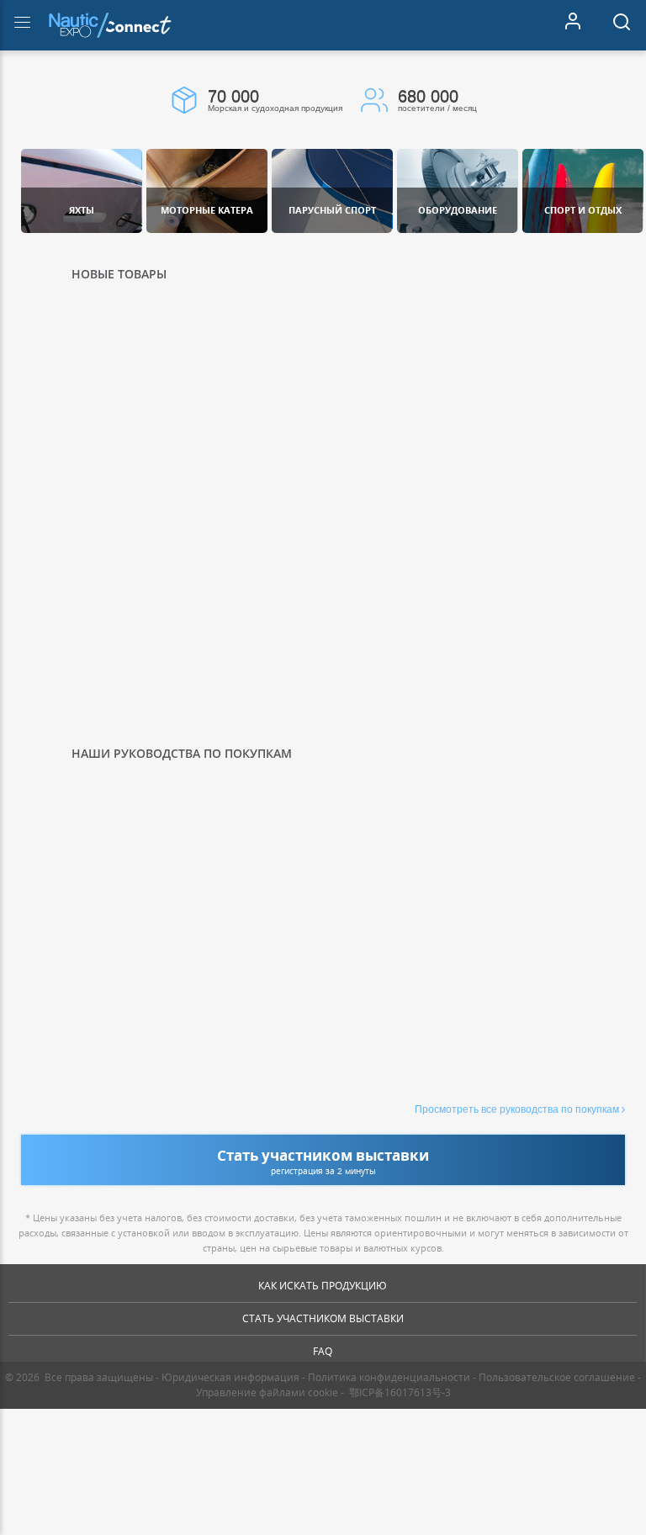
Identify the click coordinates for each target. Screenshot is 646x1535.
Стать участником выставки (323, 1318)
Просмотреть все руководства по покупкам (517, 1109)
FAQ (322, 1351)
